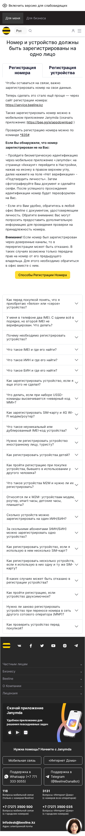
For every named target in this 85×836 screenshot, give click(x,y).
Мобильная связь (22, 760)
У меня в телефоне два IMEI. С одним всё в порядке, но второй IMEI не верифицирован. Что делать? (40, 321)
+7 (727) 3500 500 (18, 807)
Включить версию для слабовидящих (38, 5)
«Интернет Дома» (63, 760)
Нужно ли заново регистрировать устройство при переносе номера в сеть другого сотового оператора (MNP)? (39, 610)
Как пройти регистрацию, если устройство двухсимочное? (31, 594)
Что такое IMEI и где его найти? (32, 349)
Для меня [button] (13, 18)
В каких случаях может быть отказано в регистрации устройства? (38, 580)
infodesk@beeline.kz (19, 822)
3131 (46, 791)
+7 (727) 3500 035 (57, 807)
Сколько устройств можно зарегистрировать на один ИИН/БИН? (36, 517)
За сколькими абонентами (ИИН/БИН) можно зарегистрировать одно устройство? (37, 532)
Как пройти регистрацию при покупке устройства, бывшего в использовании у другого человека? (39, 468)
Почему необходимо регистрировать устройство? (36, 337)
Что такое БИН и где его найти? (32, 370)
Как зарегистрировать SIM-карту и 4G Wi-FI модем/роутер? (40, 414)
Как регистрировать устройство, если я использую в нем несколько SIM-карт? (38, 548)
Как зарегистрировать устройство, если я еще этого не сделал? (40, 382)
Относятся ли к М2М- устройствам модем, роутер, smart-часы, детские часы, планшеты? (41, 500)
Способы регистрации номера (42, 275)
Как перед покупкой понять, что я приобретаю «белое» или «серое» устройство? (33, 303)
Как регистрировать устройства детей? (38, 455)
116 (5, 791)
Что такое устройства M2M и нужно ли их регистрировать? (40, 485)
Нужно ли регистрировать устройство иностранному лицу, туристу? (37, 442)
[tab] (22, 70)
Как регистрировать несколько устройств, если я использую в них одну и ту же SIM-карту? (40, 564)
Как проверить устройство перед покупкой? (33, 626)
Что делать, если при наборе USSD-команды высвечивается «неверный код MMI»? (38, 398)
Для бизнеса (36, 18)
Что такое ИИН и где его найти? (32, 360)
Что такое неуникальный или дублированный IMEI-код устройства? (37, 428)
